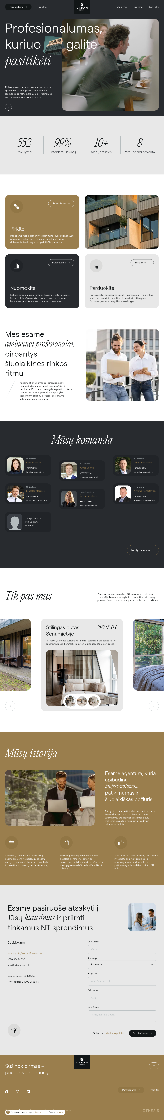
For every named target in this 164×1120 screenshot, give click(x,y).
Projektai (42, 7)
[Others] (151, 1110)
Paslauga (92, 958)
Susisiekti (154, 7)
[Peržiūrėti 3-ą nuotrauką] (93, 701)
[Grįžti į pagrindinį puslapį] (82, 7)
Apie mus (122, 7)
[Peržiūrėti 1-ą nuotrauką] (70, 701)
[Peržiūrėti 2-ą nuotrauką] (82, 701)
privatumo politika (114, 1033)
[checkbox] (89, 1033)
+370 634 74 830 (16, 959)
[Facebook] (6, 1091)
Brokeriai (138, 7)
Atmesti (60, 1112)
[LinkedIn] (28, 1091)
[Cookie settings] (8, 1112)
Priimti (52, 1112)
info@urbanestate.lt (18, 965)
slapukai (37, 1112)
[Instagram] (17, 1091)
